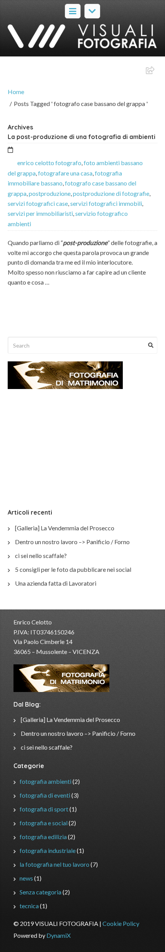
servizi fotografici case (38, 203)
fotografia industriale (48, 850)
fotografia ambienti (45, 781)
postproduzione (50, 193)
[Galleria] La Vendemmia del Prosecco (64, 527)
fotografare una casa (65, 173)
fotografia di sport (44, 809)
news (26, 878)
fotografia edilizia (43, 836)
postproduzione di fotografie (111, 193)
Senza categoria (40, 892)
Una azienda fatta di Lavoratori (55, 583)
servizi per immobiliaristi (40, 213)
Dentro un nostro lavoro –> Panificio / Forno (72, 541)
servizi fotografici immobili (106, 203)
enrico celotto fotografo (49, 162)
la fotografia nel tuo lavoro (54, 864)
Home (16, 91)
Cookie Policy (120, 923)
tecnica (29, 905)
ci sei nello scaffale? (41, 555)
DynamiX (58, 935)
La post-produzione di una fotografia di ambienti (81, 137)
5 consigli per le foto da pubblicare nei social (73, 569)
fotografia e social (44, 822)
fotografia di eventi (45, 795)
